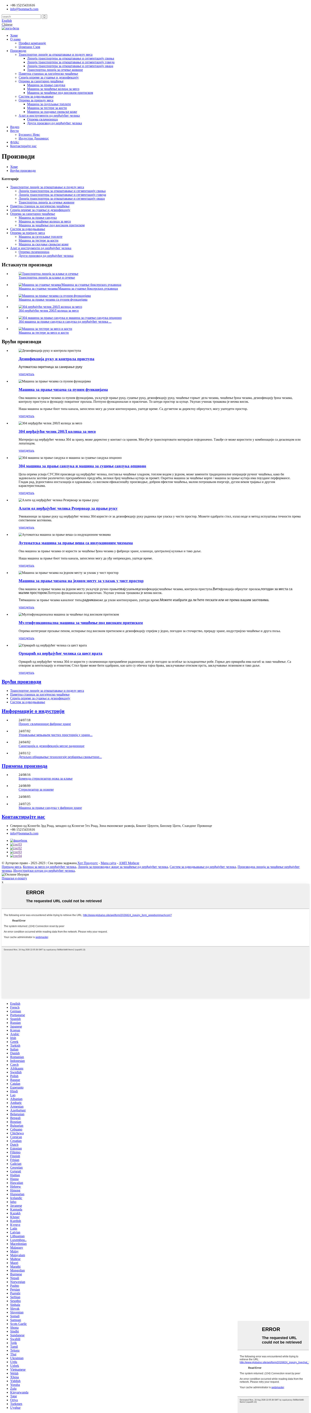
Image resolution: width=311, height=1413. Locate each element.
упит (22, 374)
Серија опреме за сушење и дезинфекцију (49, 77)
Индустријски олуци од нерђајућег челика (44, 870)
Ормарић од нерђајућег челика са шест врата (60, 653)
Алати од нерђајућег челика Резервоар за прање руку (68, 508)
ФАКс (14, 142)
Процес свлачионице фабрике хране (45, 724)
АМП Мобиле (129, 863)
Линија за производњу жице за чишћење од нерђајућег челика (123, 867)
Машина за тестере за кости (47, 108)
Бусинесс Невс (29, 134)
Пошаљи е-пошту (14, 878)
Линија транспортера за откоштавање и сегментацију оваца (70, 66)
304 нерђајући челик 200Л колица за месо (49, 310)
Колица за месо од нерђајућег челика (49, 867)
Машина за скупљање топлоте (49, 104)
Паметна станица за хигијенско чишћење (48, 73)
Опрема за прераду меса (36, 100)
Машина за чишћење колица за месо (53, 89)
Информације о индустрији (33, 711)
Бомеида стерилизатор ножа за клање (46, 778)
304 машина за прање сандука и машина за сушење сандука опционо (82, 466)
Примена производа (24, 766)
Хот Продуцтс (87, 863)
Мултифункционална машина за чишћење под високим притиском (81, 622)
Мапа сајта (108, 863)
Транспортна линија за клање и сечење (47, 277)
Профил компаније (32, 43)
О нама (15, 39)
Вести (14, 131)
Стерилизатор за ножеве (36, 789)
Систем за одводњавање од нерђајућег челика (203, 867)
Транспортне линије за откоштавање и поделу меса (55, 54)
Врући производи (23, 170)
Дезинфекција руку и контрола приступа (56, 359)
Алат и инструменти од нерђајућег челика (49, 115)
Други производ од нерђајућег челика (54, 123)
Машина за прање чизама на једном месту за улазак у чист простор (81, 580)
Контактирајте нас (23, 146)
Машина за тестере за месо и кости (44, 332)
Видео (14, 127)
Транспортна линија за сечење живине (55, 70)
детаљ (30, 374)
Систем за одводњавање (36, 96)
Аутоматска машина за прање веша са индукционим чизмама (76, 543)
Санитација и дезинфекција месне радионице (51, 746)
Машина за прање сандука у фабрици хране (50, 808)
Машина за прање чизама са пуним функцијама (53, 299)
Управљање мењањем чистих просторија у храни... (55, 735)
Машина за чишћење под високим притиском (60, 92)
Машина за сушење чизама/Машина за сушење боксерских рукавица (68, 288)
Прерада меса (11, 867)
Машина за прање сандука (46, 85)
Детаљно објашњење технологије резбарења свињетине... (60, 757)
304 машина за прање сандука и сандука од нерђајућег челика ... (65, 321)
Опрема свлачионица (42, 119)
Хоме (14, 35)
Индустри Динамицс (34, 138)
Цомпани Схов (29, 47)
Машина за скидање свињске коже (52, 111)
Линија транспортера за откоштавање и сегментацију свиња (70, 58)
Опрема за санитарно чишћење (41, 81)
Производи (18, 51)
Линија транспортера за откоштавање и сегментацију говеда (70, 62)
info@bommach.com (24, 833)
